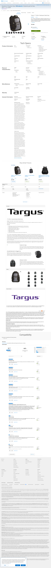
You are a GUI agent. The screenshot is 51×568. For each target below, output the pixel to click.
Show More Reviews (12, 454)
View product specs (41, 188)
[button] (37, 1)
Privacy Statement (16, 484)
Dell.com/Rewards (43, 559)
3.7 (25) (36, 17)
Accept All (23, 565)
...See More (32, 39)
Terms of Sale (10, 484)
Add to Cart (27, 181)
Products (2, 472)
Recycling (15, 477)
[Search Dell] (24, 1)
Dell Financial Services (17, 482)
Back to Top (32, 454)
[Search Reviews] (21, 356)
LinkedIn (39, 464)
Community (39, 460)
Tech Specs (18, 12)
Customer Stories (16, 480)
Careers (14, 472)
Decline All (17, 565)
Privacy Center (39, 477)
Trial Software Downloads (40, 480)
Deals (2, 476)
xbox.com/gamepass (20, 512)
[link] (41, 1)
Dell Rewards (39, 472)
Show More (33, 22)
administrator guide (34, 503)
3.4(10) (29, 178)
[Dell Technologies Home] (4, 1)
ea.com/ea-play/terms (25, 512)
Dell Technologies (3, 482)
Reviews (33, 12)
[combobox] (18, 1)
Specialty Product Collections (41, 476)
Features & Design (23, 12)
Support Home (27, 460)
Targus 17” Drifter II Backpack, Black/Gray (16, 176)
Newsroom (15, 476)
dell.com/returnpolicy (46, 489)
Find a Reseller (27, 472)
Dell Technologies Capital (16, 473)
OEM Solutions (27, 473)
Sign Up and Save (4, 8)
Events (38, 473)
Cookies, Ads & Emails (30, 484)
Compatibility (29, 12)
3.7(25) (15, 178)
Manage (5, 565)
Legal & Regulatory (37, 484)
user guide (17, 503)
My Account (15, 460)
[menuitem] (9, 3)
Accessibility (42, 484)
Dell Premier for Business (10, 482)
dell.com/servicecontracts (10, 496)
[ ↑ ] (21, 551)
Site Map (2, 460)
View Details (13, 181)
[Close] (25, 558)
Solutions (2, 473)
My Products (15, 464)
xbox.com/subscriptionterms (29, 511)
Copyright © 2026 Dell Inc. (4, 484)
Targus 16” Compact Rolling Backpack (29, 176)
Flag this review (15, 364)
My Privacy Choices (22, 484)
